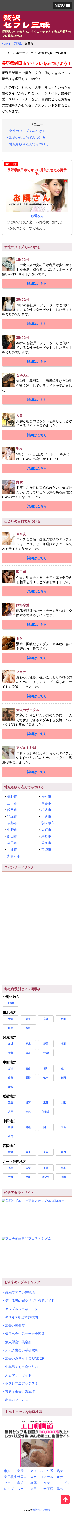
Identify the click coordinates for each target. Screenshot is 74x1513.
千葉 (10, 1052)
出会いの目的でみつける (27, 137)
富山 (28, 1068)
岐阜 (45, 1077)
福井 (63, 1068)
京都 (45, 1102)
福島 (28, 1028)
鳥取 (10, 1127)
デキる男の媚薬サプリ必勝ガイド (29, 1300)
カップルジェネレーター (23, 1309)
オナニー (63, 1477)
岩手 (28, 1018)
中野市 (12, 829)
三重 (10, 1102)
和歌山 (46, 1111)
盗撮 (20, 1483)
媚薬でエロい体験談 (20, 1292)
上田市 (12, 803)
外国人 (22, 1477)
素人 (7, 1471)
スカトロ (36, 1477)
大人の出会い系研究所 (21, 1350)
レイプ (9, 1489)
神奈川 (46, 1052)
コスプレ (63, 1483)
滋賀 (28, 1102)
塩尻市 (12, 843)
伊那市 (12, 823)
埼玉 (63, 1043)
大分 (10, 1177)
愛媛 (45, 1152)
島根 (28, 1127)
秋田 (63, 1018)
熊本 (63, 1167)
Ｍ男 (33, 1489)
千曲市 (12, 849)
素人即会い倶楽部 (18, 1342)
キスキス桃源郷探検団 (21, 1317)
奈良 (28, 1111)
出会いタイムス (16, 1400)
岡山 (45, 1127)
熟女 (60, 1471)
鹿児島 (46, 1177)
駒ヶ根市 (47, 823)
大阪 (63, 1102)
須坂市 (12, 816)
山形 (10, 1028)
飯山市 (12, 836)
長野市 (12, 796)
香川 (28, 1152)
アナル (48, 1477)
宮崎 (28, 1177)
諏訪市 (46, 810)
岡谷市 (46, 803)
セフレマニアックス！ (21, 1383)
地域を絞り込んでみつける (29, 144)
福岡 (10, 1167)
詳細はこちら (37, 283)
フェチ (9, 1483)
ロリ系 (48, 1471)
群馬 (45, 1043)
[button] (62, 5)
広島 (63, 1127)
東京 (28, 1052)
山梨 (10, 1077)
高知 (63, 1152)
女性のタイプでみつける (27, 131)
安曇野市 (13, 856)
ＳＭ (20, 1489)
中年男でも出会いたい (21, 1367)
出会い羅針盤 (15, 1325)
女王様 (48, 1489)
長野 (28, 1077)
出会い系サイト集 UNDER (24, 1358)
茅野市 (46, 836)
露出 (60, 1489)
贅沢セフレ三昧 (41, 1509)
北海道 (10, 1003)
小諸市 (46, 816)
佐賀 (28, 1167)
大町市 (46, 829)
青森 (10, 1018)
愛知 (10, 1086)
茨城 (10, 1043)
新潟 (10, 1068)
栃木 (28, 1043)
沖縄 (63, 1177)
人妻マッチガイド (18, 1375)
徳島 (10, 1152)
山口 (10, 1136)
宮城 (45, 1018)
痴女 (46, 1483)
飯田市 (12, 810)
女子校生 (10, 1477)
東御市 (46, 849)
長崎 (45, 1167)
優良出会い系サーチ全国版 (25, 1333)
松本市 (46, 796)
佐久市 (46, 843)
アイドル (36, 1471)
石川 (45, 1068)
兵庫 (10, 1111)
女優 (20, 1471)
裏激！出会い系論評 (20, 1391)
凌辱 (33, 1483)
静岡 (63, 1077)
